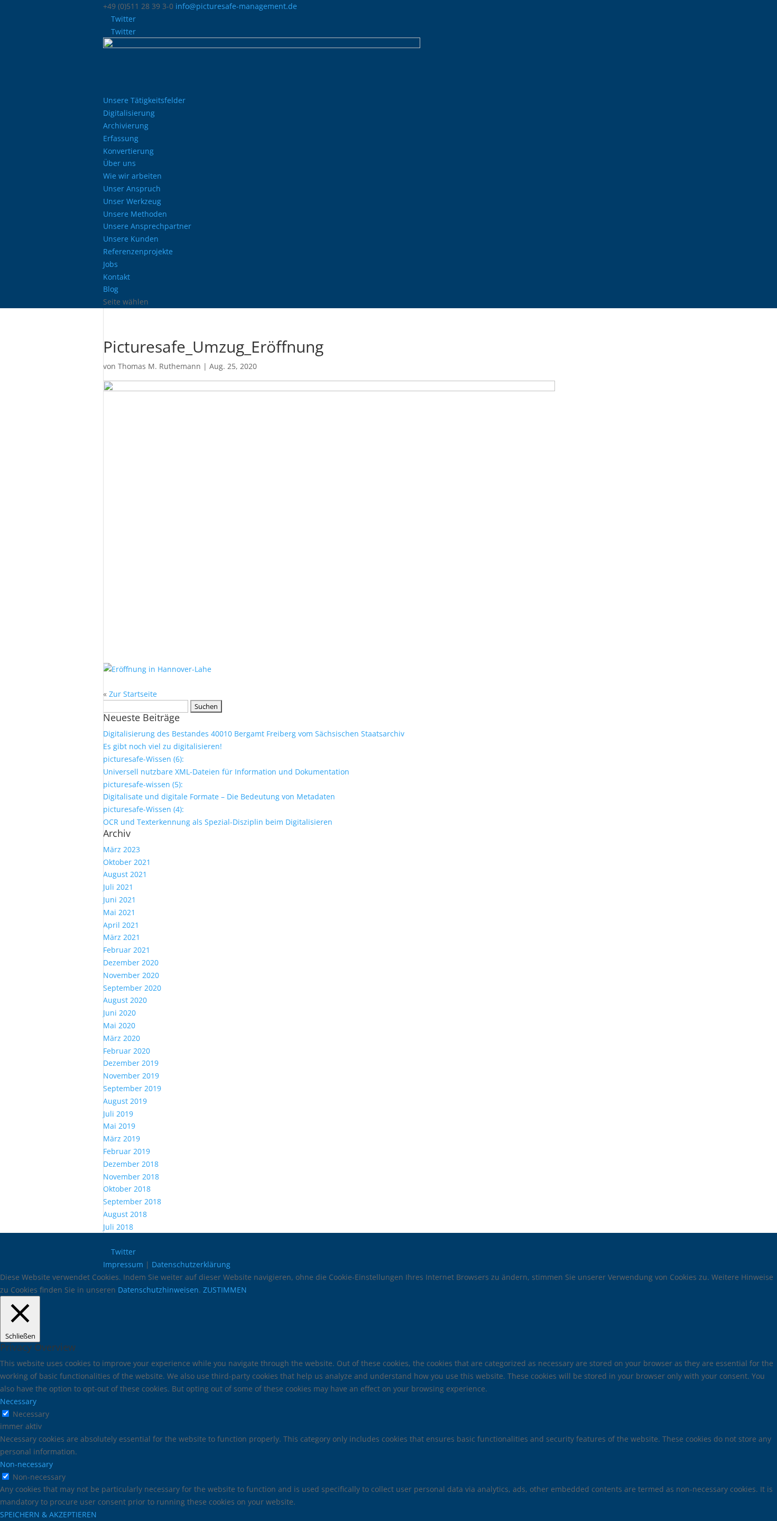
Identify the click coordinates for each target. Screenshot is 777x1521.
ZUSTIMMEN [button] (225, 1290)
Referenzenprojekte (138, 251)
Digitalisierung (129, 113)
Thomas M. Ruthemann (159, 366)
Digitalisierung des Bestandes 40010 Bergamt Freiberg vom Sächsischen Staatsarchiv (253, 734)
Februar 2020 (126, 1051)
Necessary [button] (18, 1401)
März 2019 (121, 1138)
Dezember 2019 (131, 1063)
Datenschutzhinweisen (158, 1290)
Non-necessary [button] (26, 1464)
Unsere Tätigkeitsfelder (144, 100)
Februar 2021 (126, 950)
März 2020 (121, 1038)
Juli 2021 (118, 887)
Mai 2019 (119, 1126)
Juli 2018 (118, 1227)
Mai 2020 (119, 1025)
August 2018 (125, 1214)
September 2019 (132, 1088)
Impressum (123, 1264)
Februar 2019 (126, 1151)
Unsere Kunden (131, 239)
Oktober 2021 (127, 862)
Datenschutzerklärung (191, 1264)
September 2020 (132, 988)
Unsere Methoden (135, 214)
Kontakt (116, 277)
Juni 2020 (119, 1013)
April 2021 (121, 925)
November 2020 (131, 975)
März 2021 (121, 937)
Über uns (119, 163)
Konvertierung (128, 151)
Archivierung (126, 126)
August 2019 (125, 1101)
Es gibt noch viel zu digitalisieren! (162, 746)
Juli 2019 (118, 1114)
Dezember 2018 (131, 1164)
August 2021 (125, 874)
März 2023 (121, 849)
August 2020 (125, 1000)
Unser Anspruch (132, 188)
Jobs (110, 264)
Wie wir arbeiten (132, 176)
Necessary (31, 1414)
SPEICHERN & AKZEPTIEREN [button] (48, 1514)
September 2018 (132, 1201)
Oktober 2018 (127, 1189)
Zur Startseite (133, 694)
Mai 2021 (119, 912)
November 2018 (131, 1177)
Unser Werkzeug (132, 201)
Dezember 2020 (131, 962)
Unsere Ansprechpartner (147, 226)
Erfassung (120, 138)
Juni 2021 (119, 900)
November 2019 (131, 1076)
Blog (110, 289)
